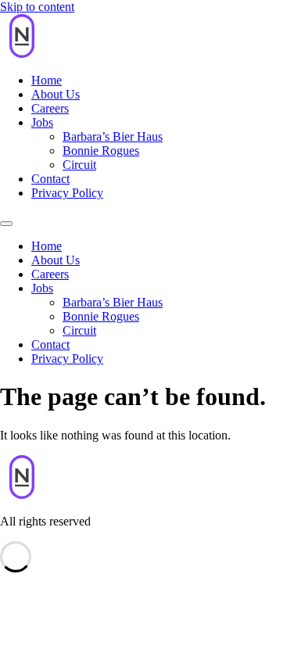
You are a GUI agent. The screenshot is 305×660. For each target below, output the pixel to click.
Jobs (42, 122)
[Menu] (6, 223)
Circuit (79, 164)
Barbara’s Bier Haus (113, 136)
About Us (55, 94)
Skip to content (37, 6)
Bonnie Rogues (101, 150)
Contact (50, 178)
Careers (50, 108)
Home (46, 80)
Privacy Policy (67, 192)
